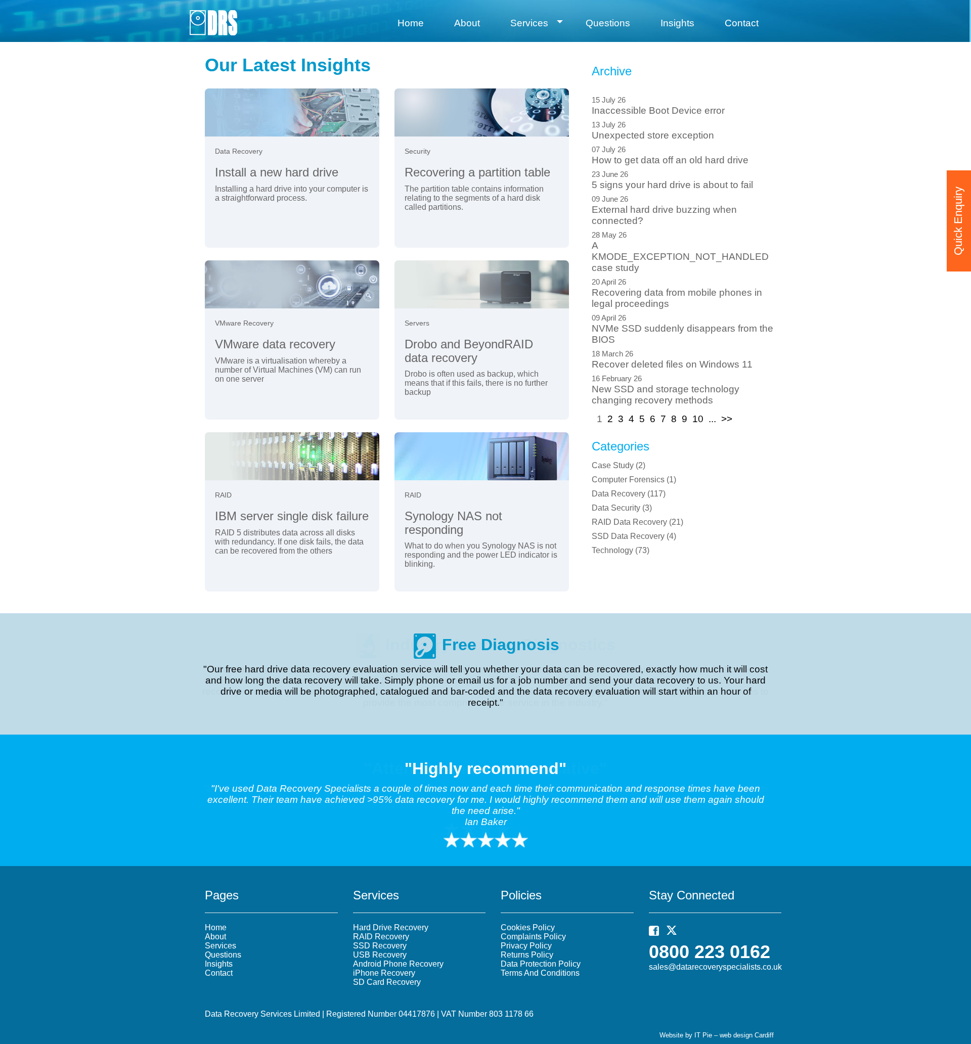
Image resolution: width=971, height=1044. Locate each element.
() (618, 465)
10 (697, 419)
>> (726, 419)
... (712, 419)
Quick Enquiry (958, 221)
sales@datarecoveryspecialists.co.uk (715, 967)
